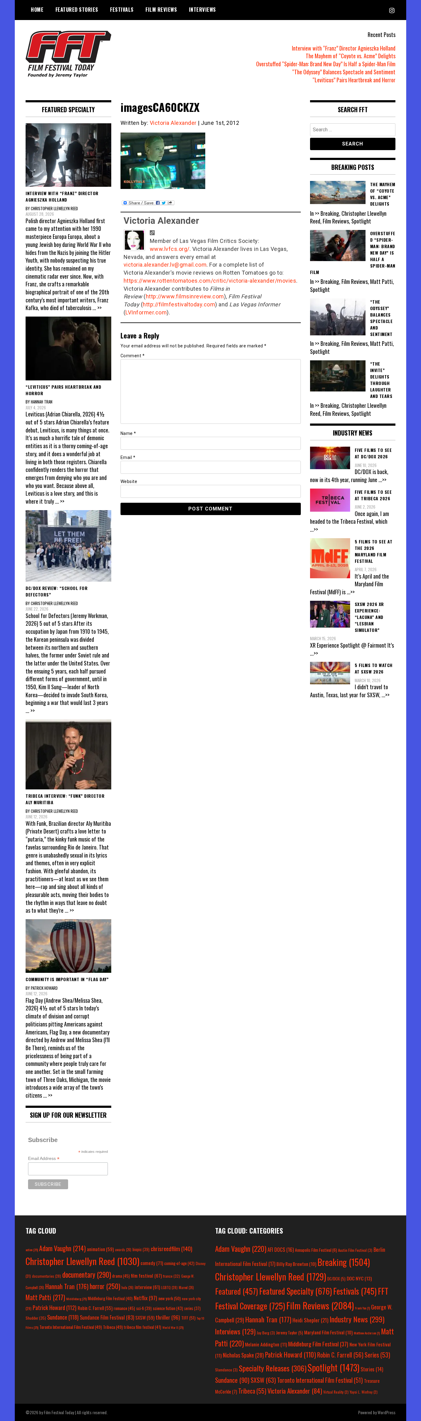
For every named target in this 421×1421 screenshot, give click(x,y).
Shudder (36, 1318)
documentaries (46, 1276)
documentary (86, 1274)
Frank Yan (362, 1307)
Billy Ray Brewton (296, 1263)
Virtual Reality (336, 1391)
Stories (372, 1369)
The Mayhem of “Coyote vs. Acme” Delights (350, 56)
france (171, 1276)
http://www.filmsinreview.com (185, 296)
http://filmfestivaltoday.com (179, 304)
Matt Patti (45, 1297)
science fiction (168, 1308)
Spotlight (333, 1367)
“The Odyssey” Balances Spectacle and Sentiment (343, 72)
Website (129, 481)
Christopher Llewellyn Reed (82, 1260)
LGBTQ (169, 1287)
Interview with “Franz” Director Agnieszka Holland (343, 48)
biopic (141, 1249)
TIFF (188, 1317)
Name (128, 433)
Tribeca (113, 1327)
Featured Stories (76, 9)
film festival (146, 1275)
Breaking (343, 1261)
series (192, 1308)
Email (128, 457)
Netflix (145, 1298)
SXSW (144, 1317)
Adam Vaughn (62, 1248)
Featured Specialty (295, 1291)
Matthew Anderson (367, 1332)
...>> (382, 480)
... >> (97, 308)
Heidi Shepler (310, 1320)
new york (169, 1298)
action (32, 1249)
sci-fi (144, 1308)
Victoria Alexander (173, 123)
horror (105, 1286)
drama (121, 1276)
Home (37, 9)
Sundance (63, 1317)
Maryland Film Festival (328, 1332)
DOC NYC (359, 1278)
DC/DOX (336, 1279)
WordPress (386, 1412)
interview (147, 1287)
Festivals (122, 9)
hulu (127, 1287)
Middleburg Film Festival (110, 1298)
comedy (152, 1263)
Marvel (186, 1287)
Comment (133, 355)
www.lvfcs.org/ (170, 249)
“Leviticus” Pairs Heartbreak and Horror (354, 80)
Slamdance (226, 1370)
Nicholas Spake (243, 1355)
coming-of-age (179, 1263)
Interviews (202, 9)
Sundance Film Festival (107, 1317)
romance (124, 1308)
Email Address (43, 1158)
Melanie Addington (266, 1344)
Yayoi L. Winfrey (364, 1391)
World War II (172, 1327)
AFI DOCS (281, 1249)
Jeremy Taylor (289, 1332)
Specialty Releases (272, 1368)
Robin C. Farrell (95, 1308)
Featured (236, 1291)
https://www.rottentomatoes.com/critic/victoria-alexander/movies (210, 280)
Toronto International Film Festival (70, 1327)
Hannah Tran (66, 1286)
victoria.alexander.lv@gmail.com (165, 264)
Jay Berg (266, 1333)
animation (100, 1249)
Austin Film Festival (355, 1250)
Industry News (356, 1319)
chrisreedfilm (171, 1248)
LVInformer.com (146, 312)
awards (123, 1249)
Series (377, 1354)
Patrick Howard (54, 1307)
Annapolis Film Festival (316, 1250)
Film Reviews (161, 9)
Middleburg (76, 1298)
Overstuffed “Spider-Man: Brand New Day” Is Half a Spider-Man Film (325, 64)
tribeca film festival (142, 1327)
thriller (168, 1317)
